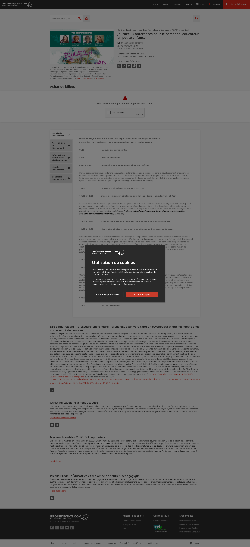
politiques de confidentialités (122, 284)
